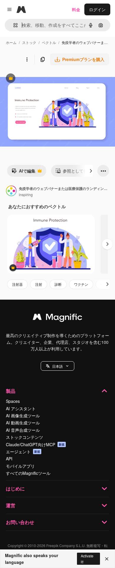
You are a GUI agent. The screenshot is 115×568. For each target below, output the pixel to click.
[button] (57, 366)
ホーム (11, 42)
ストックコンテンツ (24, 437)
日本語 (57, 366)
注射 (38, 284)
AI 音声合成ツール (23, 430)
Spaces (13, 401)
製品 (10, 391)
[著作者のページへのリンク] (11, 191)
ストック (29, 42)
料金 (76, 9)
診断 (58, 284)
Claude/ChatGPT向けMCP (35, 444)
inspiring (26, 194)
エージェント (23, 451)
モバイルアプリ (20, 466)
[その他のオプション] (27, 59)
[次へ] (91, 171)
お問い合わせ (20, 522)
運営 (10, 505)
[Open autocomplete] (13, 25)
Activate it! (87, 558)
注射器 (17, 284)
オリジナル (40, 79)
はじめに (15, 488)
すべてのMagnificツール (28, 473)
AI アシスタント (21, 408)
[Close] (107, 558)
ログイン (97, 9)
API (9, 459)
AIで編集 (23, 172)
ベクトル (49, 42)
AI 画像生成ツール (23, 415)
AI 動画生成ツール (23, 423)
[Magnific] (57, 318)
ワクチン (81, 284)
